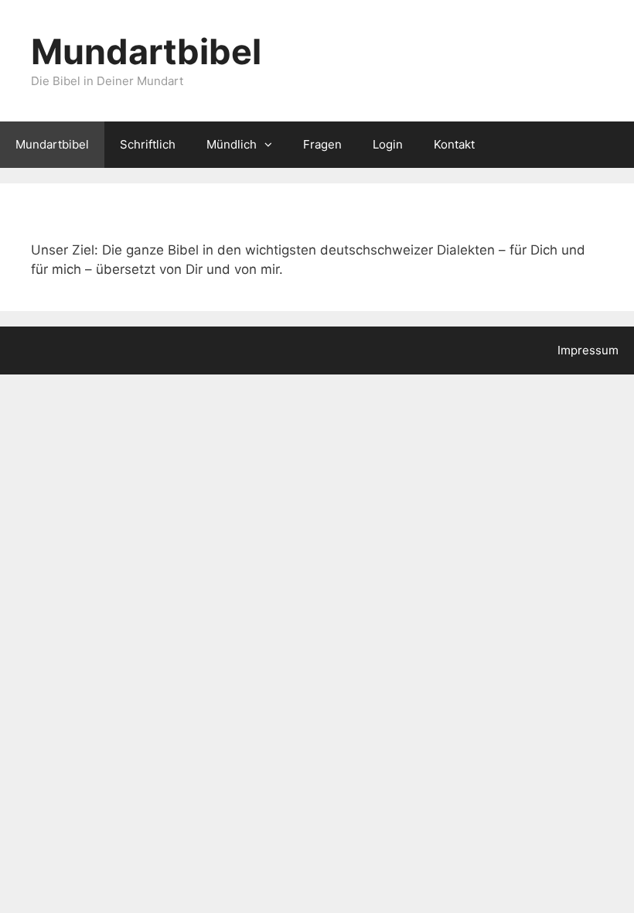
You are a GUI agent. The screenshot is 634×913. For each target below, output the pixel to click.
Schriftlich (148, 144)
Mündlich (231, 144)
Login (388, 144)
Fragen (322, 144)
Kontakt (454, 144)
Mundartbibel (146, 51)
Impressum (588, 350)
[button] (272, 144)
